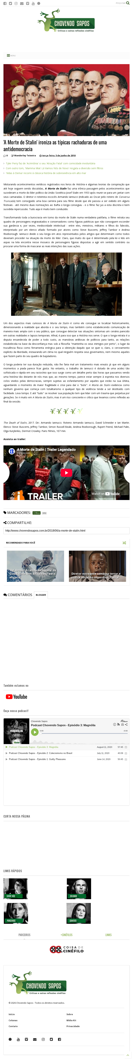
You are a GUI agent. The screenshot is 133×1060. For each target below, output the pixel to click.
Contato (13, 1026)
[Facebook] (4, 3)
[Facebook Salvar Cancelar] (59, 1039)
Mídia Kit (71, 1020)
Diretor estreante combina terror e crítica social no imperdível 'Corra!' (96, 575)
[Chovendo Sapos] (66, 32)
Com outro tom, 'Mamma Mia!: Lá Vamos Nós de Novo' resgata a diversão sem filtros (54, 168)
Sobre (69, 1014)
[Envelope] (22, 3)
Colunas (13, 1020)
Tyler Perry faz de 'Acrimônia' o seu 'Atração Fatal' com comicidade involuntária (50, 163)
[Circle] (38, 3)
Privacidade (73, 1026)
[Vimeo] (27, 3)
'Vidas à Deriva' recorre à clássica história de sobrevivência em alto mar (46, 173)
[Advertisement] (66, 42)
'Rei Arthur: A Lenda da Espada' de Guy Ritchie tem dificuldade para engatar (33, 573)
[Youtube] (33, 3)
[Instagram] (16, 3)
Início (12, 1014)
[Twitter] (10, 3)
